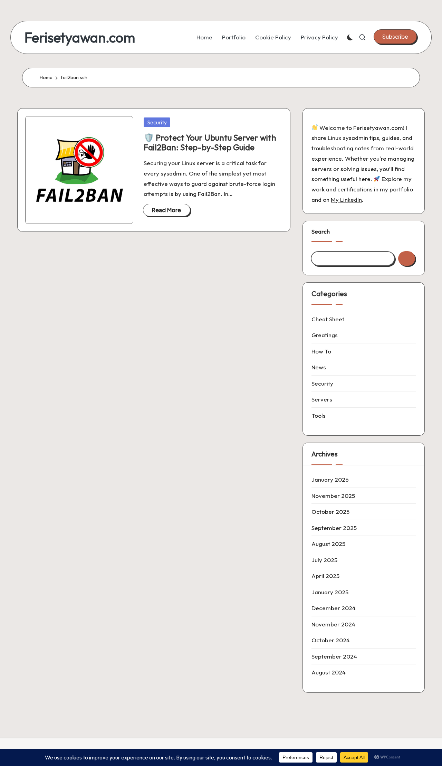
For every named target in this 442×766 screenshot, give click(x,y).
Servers (321, 399)
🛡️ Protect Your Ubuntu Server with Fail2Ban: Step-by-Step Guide (210, 142)
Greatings (324, 335)
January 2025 (329, 592)
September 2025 (334, 527)
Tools (318, 415)
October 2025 (330, 511)
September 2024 (334, 656)
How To (321, 351)
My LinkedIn (346, 199)
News (318, 367)
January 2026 (330, 479)
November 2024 (333, 624)
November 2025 (333, 495)
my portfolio (396, 189)
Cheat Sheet (327, 319)
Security (157, 122)
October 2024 (330, 640)
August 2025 (328, 543)
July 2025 (324, 560)
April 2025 (325, 575)
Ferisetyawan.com (80, 37)
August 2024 (328, 672)
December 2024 (333, 608)
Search (320, 231)
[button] (395, 36)
